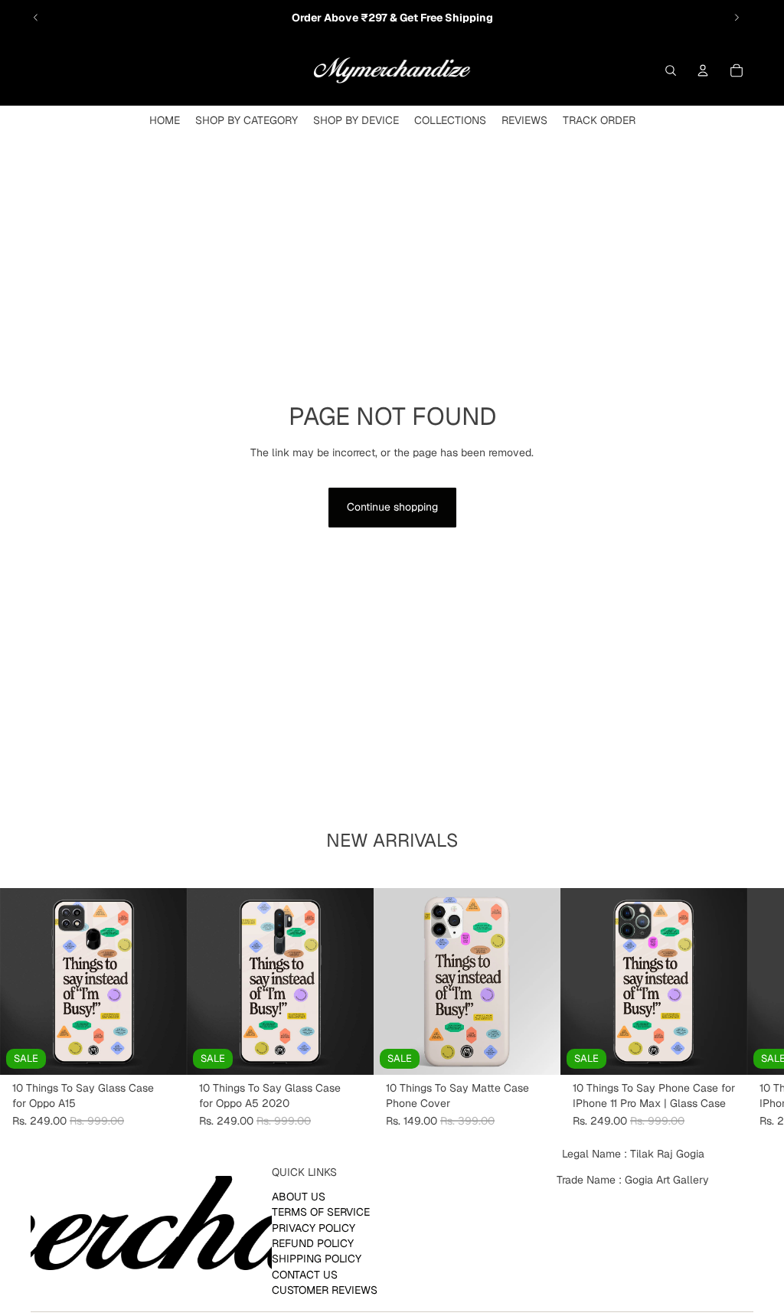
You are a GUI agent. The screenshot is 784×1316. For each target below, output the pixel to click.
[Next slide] (736, 17)
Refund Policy (313, 1243)
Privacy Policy (313, 1228)
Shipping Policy (316, 1259)
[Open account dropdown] (703, 70)
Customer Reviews (324, 1291)
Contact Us (305, 1275)
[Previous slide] (36, 17)
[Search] (671, 70)
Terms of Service (321, 1213)
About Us (298, 1196)
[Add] (163, 1051)
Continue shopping (392, 507)
